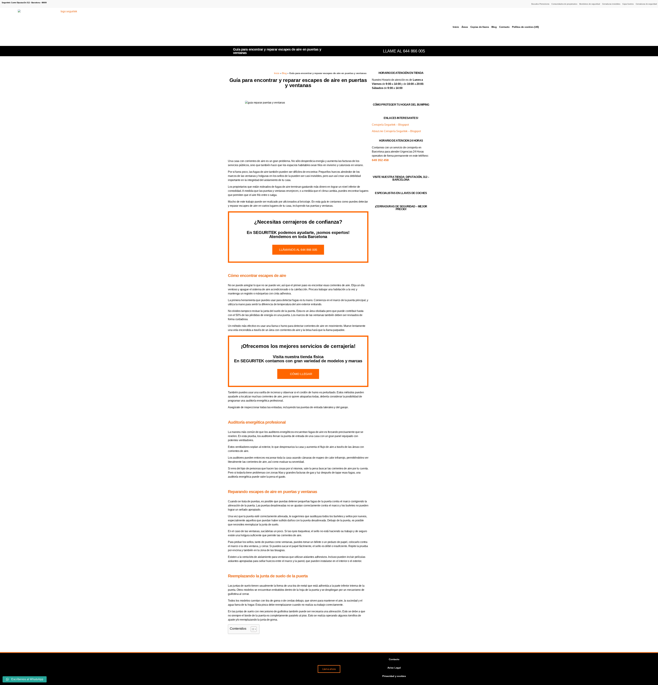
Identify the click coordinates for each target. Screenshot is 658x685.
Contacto (504, 27)
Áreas (464, 27)
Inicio (456, 27)
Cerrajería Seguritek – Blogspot (390, 124)
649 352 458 (380, 160)
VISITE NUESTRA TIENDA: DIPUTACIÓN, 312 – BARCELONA (401, 178)
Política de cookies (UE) (525, 27)
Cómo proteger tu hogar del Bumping (401, 104)
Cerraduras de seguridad (646, 4)
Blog (494, 27)
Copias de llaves (479, 27)
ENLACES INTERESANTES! (401, 118)
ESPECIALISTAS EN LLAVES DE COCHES (401, 193)
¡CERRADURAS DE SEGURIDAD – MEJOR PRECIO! (401, 208)
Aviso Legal (394, 667)
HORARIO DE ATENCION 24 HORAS (401, 140)
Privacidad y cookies (394, 676)
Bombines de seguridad (589, 4)
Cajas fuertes (628, 4)
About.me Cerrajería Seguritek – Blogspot (396, 131)
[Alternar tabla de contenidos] (252, 629)
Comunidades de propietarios (564, 4)
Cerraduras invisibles (611, 4)
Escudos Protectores (540, 4)
